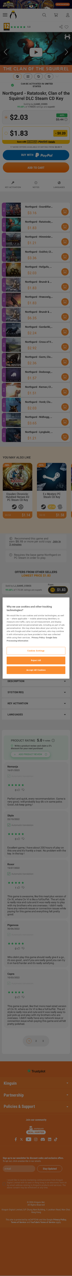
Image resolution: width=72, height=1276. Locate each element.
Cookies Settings (36, 650)
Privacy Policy (38, 637)
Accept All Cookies (36, 670)
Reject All (36, 660)
